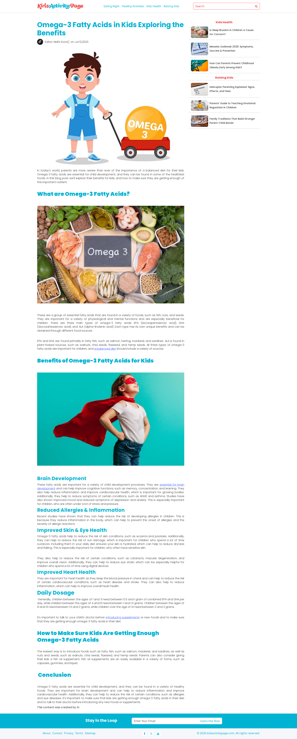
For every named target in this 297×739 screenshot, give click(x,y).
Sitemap (90, 733)
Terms (79, 733)
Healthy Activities (133, 6)
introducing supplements (123, 617)
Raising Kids (171, 6)
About (47, 733)
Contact (57, 733)
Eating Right (111, 6)
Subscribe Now (210, 721)
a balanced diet (105, 349)
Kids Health (153, 6)
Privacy (68, 733)
